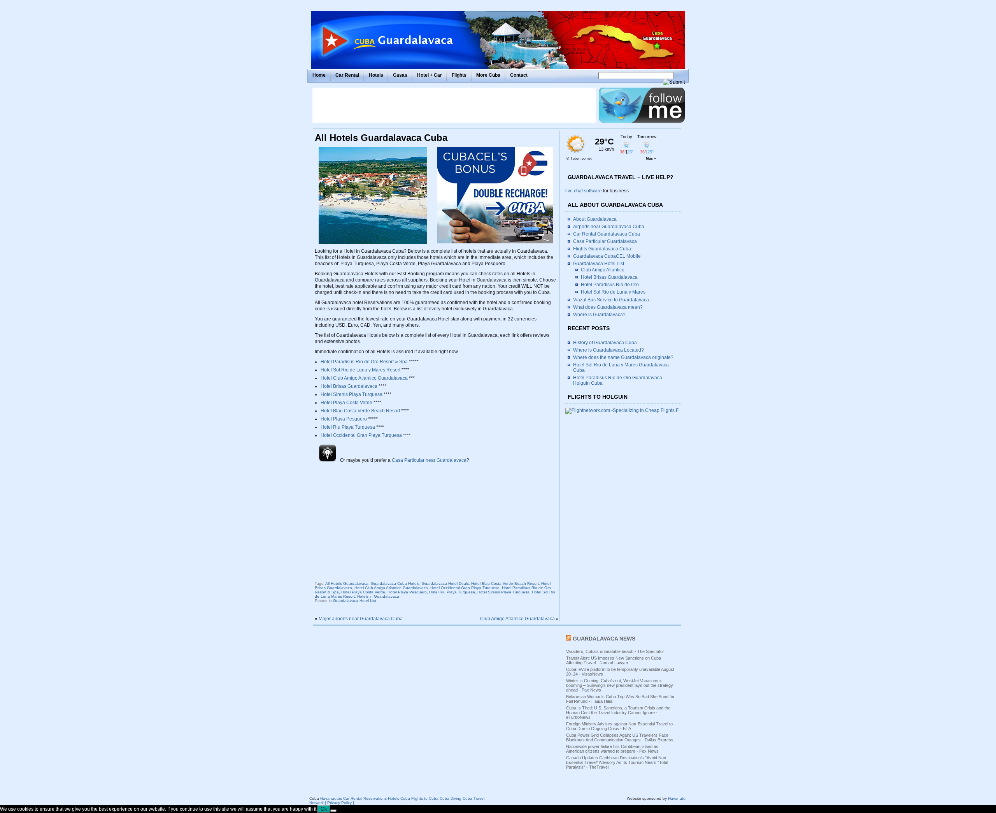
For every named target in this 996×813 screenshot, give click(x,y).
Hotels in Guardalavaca (378, 596)
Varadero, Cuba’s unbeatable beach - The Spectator (615, 651)
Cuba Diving (450, 798)
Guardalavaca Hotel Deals (445, 583)
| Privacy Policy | (339, 803)
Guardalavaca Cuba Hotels (395, 583)
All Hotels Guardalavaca (346, 583)
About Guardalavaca (595, 219)
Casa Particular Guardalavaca (605, 241)
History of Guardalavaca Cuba (605, 342)
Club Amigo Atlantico (602, 270)
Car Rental (347, 75)
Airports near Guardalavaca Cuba (608, 226)
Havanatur (677, 798)
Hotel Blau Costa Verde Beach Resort (360, 411)
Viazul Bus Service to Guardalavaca (611, 300)
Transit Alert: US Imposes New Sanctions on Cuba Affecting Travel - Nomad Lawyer (613, 660)
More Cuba (488, 75)
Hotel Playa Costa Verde (346, 402)
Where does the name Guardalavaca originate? (623, 357)
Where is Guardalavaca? (599, 314)
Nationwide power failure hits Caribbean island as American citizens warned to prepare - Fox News (612, 748)
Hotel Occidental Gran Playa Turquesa (361, 435)
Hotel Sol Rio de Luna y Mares (613, 292)
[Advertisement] (454, 105)
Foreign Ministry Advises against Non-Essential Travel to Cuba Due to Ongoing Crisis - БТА (619, 726)
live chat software (583, 191)
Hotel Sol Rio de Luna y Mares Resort (360, 370)
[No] (333, 810)
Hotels (376, 75)
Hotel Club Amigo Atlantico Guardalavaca (364, 378)
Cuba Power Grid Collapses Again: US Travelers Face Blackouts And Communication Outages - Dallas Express (619, 737)
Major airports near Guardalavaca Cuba (361, 618)
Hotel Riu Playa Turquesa (348, 427)
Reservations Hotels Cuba (386, 798)
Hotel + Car (429, 75)
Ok (324, 809)
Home (319, 75)
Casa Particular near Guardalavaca (429, 460)
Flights (459, 75)
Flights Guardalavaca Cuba (602, 249)
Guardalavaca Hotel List (354, 600)
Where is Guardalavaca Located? (608, 350)
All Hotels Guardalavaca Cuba (381, 137)
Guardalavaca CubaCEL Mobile (607, 256)
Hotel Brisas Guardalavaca (349, 386)
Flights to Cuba (424, 798)
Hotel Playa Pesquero (344, 419)
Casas (400, 75)
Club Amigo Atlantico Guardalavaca (517, 618)
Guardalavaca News (604, 638)
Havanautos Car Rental (341, 798)
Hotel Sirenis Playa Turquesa (351, 394)
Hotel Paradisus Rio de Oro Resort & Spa (364, 361)
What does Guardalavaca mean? (608, 307)
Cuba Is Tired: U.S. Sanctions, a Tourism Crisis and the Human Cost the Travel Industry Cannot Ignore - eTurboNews (618, 713)
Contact (519, 75)
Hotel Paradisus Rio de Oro (610, 284)
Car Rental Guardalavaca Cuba (606, 234)
